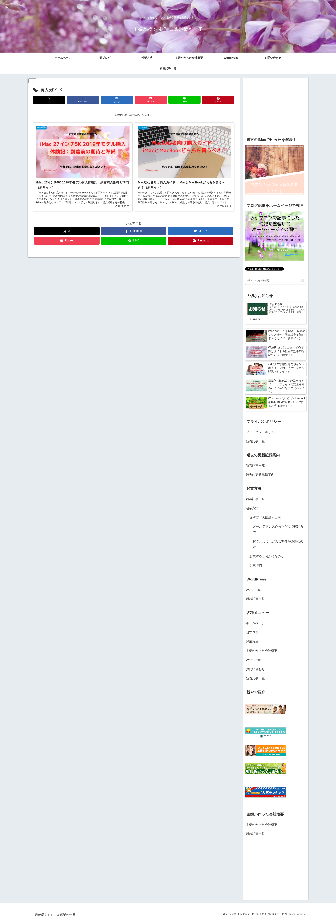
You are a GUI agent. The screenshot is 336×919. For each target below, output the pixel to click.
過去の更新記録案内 (260, 474)
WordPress (253, 590)
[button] (303, 281)
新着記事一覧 (255, 441)
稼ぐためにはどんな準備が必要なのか (278, 544)
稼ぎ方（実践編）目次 (265, 517)
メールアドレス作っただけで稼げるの (278, 529)
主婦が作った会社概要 (261, 650)
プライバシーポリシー (261, 432)
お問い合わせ (255, 669)
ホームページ (255, 623)
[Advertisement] (275, 105)
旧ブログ (252, 632)
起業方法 (252, 508)
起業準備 (255, 565)
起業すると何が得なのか (266, 556)
